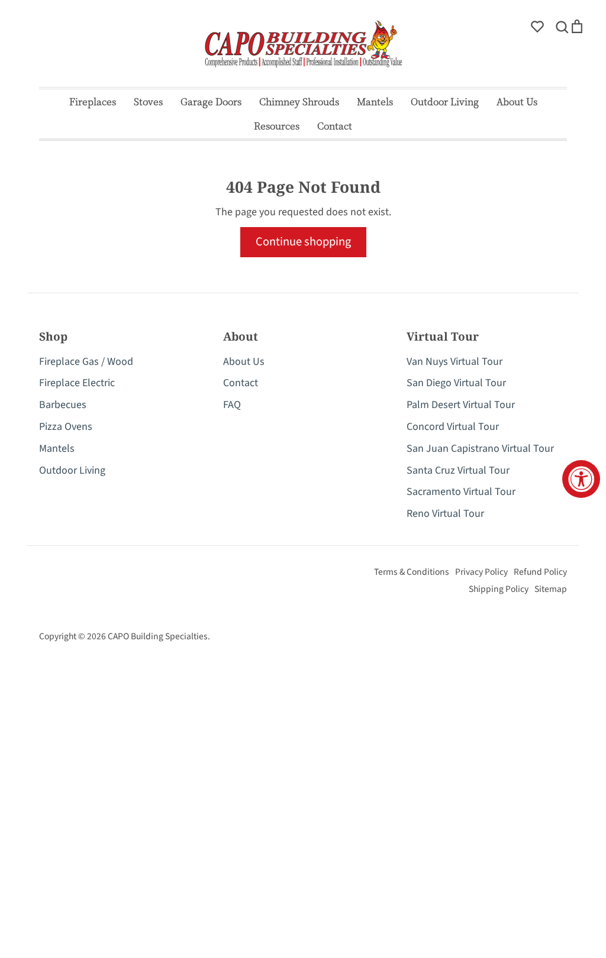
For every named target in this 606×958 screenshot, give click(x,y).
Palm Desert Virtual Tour (461, 404)
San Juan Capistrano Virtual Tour (480, 448)
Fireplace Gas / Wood (86, 361)
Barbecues (62, 404)
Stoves (148, 101)
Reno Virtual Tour (445, 513)
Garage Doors (210, 101)
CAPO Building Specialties (158, 636)
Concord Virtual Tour (453, 426)
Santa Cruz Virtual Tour (458, 470)
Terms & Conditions (411, 571)
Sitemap (550, 588)
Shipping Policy (498, 588)
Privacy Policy (481, 571)
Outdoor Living (445, 101)
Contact (334, 125)
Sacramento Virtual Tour (461, 491)
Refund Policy (540, 571)
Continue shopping (303, 241)
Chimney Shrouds (299, 101)
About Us (517, 101)
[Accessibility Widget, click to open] (581, 479)
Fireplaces (92, 101)
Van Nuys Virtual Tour (454, 361)
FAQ (232, 404)
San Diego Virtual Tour (456, 383)
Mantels (375, 101)
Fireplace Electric (77, 383)
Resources (276, 125)
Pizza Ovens (65, 426)
